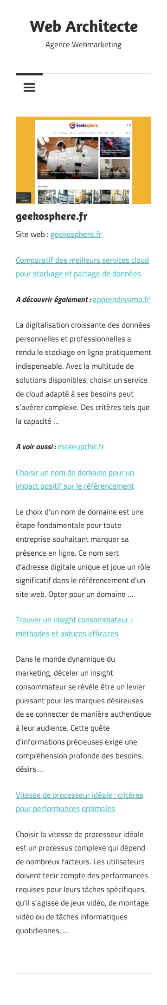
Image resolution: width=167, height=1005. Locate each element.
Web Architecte (84, 25)
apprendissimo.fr (121, 299)
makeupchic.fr (81, 446)
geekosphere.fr (76, 234)
